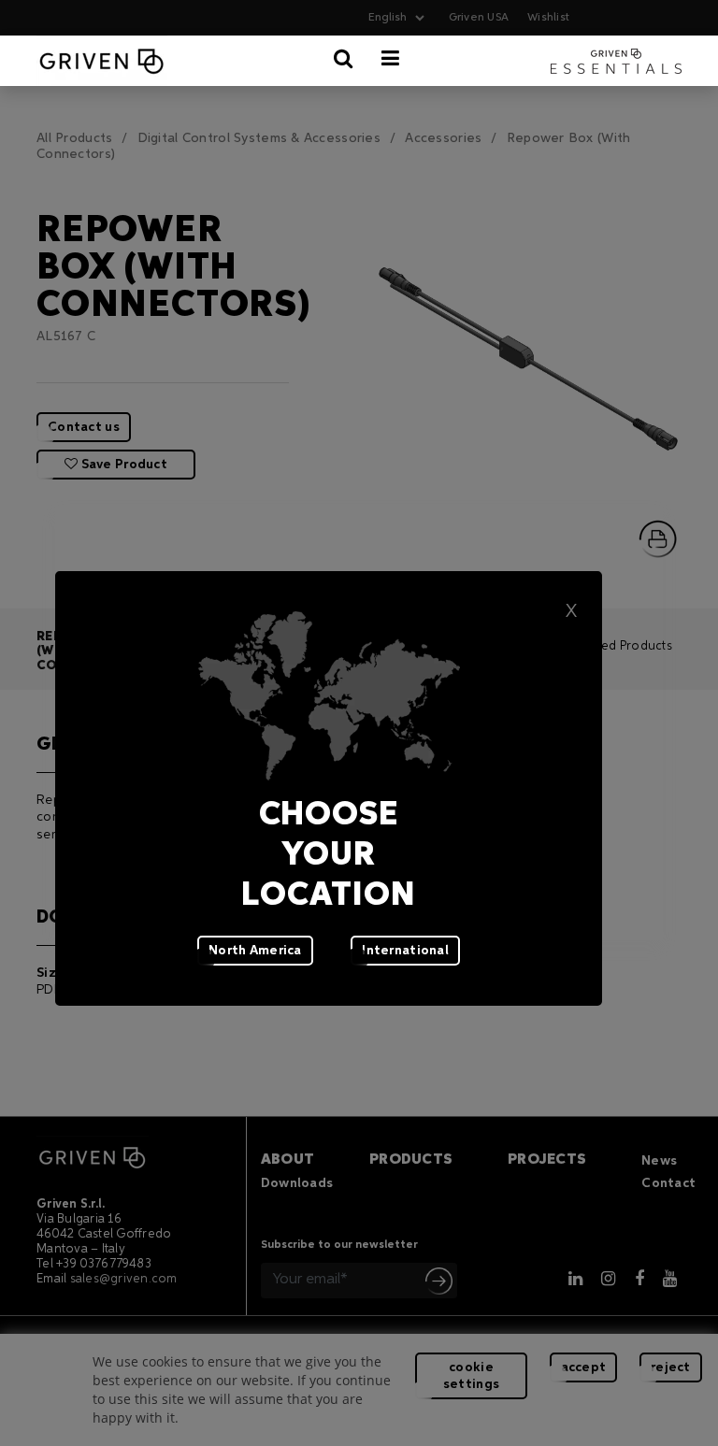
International (405, 950)
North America (255, 950)
